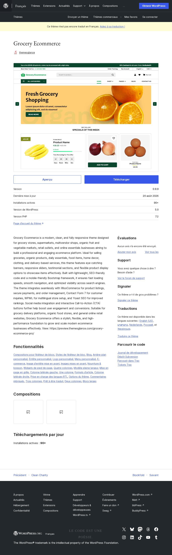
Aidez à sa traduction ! (112, 26)
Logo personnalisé (63, 359)
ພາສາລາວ (123, 324)
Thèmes (18, 16)
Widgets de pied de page (38, 367)
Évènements (109, 499)
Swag (107, 510)
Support (77, 499)
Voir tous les (152, 251)
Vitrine (46, 494)
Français (50, 534)
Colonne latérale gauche (44, 372)
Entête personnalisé (40, 359)
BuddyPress (140, 510)
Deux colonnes (73, 381)
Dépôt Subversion (128, 356)
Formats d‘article (84, 372)
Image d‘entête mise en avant (43, 363)
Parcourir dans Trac (128, 360)
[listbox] (61, 412)
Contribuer (108, 494)
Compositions (50, 510)
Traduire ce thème (128, 336)
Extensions (49, 505)
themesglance (27, 52)
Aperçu (47, 179)
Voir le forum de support (131, 278)
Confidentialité (21, 510)
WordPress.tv (82, 515)
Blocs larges (89, 381)
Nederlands (135, 324)
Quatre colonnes (63, 367)
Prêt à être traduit (53, 381)
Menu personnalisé (85, 359)
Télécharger (121, 179)
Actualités (18, 499)
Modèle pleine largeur (86, 367)
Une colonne (66, 372)
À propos (18, 494)
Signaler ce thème (128, 300)
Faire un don (110, 505)
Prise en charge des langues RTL (49, 376)
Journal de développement (133, 352)
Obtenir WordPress (153, 5)
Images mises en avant (73, 363)
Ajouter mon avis (127, 251)
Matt (136, 499)
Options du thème (79, 376)
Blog (89, 354)
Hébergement (21, 505)
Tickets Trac (125, 364)
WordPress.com (142, 494)
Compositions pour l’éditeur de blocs (33, 354)
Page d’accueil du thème (27, 223)
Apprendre (79, 494)
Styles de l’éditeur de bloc (70, 354)
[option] (28, 412)
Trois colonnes (34, 381)
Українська (124, 328)
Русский (148, 324)
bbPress (138, 505)
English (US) (146, 320)
